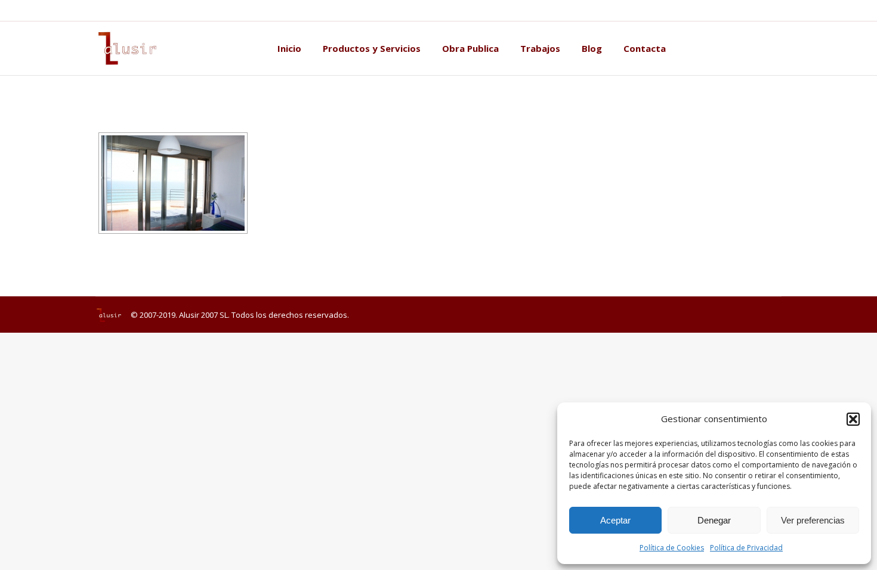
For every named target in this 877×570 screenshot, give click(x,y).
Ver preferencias (813, 520)
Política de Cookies (672, 548)
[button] (853, 419)
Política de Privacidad (746, 548)
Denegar (714, 520)
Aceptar (615, 520)
